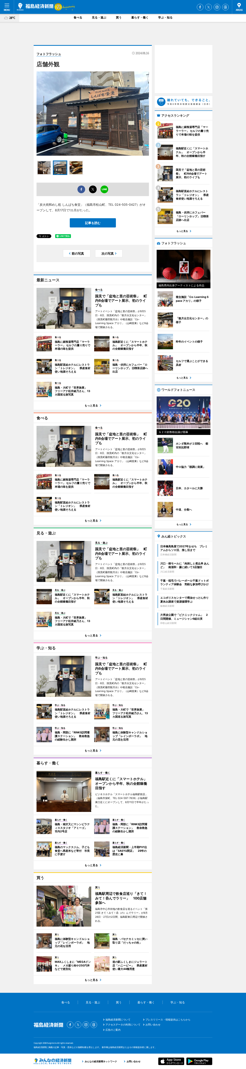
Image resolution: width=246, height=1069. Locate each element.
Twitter (208, 7)
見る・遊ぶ (99, 17)
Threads (225, 7)
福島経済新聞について (118, 1019)
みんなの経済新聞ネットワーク (52, 1061)
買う (119, 17)
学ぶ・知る (165, 17)
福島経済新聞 (35, 7)
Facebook (200, 7)
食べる (78, 17)
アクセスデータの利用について (123, 1024)
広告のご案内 (113, 1029)
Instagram (217, 7)
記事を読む (93, 223)
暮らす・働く (140, 17)
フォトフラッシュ (49, 54)
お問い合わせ (152, 1024)
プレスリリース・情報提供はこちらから (167, 1019)
